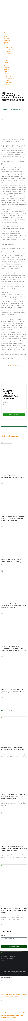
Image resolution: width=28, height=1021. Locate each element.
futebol (14, 365)
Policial (6, 34)
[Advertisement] (14, 15)
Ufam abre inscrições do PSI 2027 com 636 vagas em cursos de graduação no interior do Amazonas (12, 691)
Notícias (6, 44)
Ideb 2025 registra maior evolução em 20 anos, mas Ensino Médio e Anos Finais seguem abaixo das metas (13, 518)
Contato (6, 55)
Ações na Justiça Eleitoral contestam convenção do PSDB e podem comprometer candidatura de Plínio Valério (14, 849)
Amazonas (7, 33)
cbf (10, 365)
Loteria (8, 51)
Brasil (5, 36)
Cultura (8, 46)
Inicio (5, 31)
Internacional (10, 49)
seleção (19, 365)
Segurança (9, 53)
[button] (14, 58)
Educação (9, 47)
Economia (7, 40)
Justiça (6, 42)
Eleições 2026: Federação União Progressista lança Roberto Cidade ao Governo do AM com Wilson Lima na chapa (13, 648)
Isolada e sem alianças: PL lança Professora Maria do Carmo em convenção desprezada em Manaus (14, 605)
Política (6, 38)
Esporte (5, 109)
